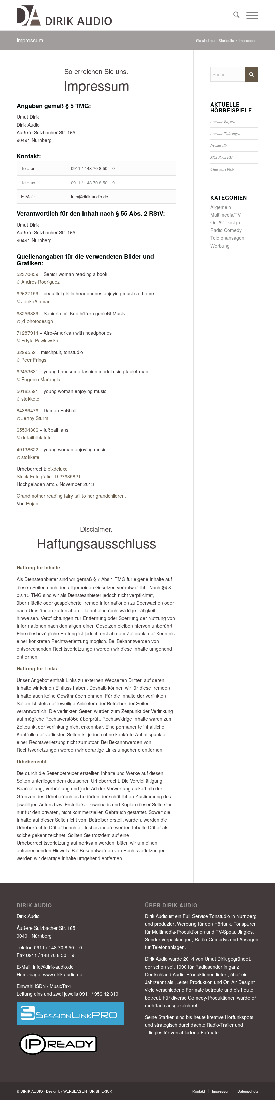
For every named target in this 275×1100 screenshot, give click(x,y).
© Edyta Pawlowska (37, 340)
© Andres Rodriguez (38, 281)
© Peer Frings (31, 359)
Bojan (32, 503)
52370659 (27, 274)
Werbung (220, 245)
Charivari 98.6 (222, 169)
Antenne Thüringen (225, 133)
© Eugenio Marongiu (38, 379)
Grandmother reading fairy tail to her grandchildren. (71, 495)
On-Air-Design (225, 222)
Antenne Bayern (222, 121)
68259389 (27, 313)
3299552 (26, 352)
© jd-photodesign (35, 321)
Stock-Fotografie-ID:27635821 (49, 476)
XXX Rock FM (221, 157)
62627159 (27, 293)
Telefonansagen (227, 237)
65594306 (27, 429)
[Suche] (233, 15)
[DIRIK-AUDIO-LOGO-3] (65, 15)
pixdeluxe (58, 468)
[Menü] (249, 15)
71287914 (27, 332)
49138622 (27, 449)
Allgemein (220, 207)
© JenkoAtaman (34, 301)
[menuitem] (233, 15)
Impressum (30, 40)
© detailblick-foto (34, 437)
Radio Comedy (226, 230)
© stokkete (28, 398)
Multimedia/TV (225, 214)
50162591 (27, 391)
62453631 (27, 371)
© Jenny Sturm (32, 418)
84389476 (27, 410)
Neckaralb (218, 145)
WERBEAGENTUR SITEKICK (87, 1091)
